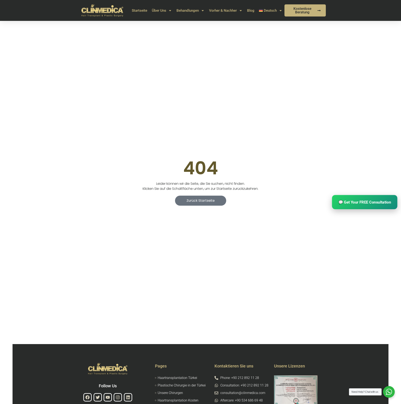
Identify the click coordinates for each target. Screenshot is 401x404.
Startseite (139, 10)
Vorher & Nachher (223, 10)
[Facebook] (87, 397)
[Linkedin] (128, 397)
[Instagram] (118, 397)
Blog (250, 10)
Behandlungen (187, 10)
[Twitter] (98, 397)
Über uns (159, 10)
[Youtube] (108, 397)
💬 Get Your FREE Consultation (365, 202)
